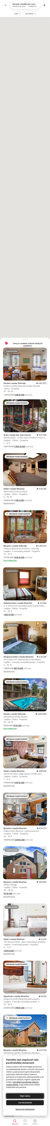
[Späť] (5, 5)
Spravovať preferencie (25, 1109)
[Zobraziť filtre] (44, 5)
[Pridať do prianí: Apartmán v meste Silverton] (43, 964)
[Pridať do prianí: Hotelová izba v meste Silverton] (43, 571)
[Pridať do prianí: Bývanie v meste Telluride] (43, 514)
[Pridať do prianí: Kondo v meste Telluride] (43, 351)
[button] (19, 395)
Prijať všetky (25, 1096)
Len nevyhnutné (25, 1103)
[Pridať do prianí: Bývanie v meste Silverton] (43, 796)
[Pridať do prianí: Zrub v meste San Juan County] (43, 403)
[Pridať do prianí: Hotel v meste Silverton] (43, 456)
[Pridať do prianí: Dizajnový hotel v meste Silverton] (43, 625)
